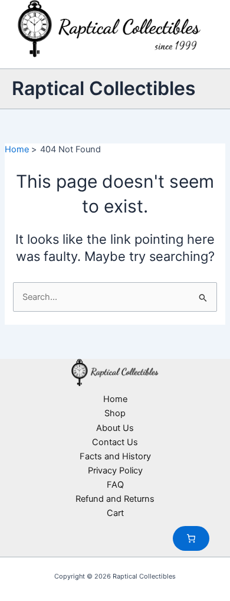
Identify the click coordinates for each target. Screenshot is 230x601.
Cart (115, 513)
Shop (115, 413)
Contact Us (115, 442)
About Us (115, 428)
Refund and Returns (115, 499)
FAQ (115, 484)
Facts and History (115, 456)
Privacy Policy (115, 470)
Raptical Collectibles (104, 88)
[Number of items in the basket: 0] (191, 538)
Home (115, 399)
